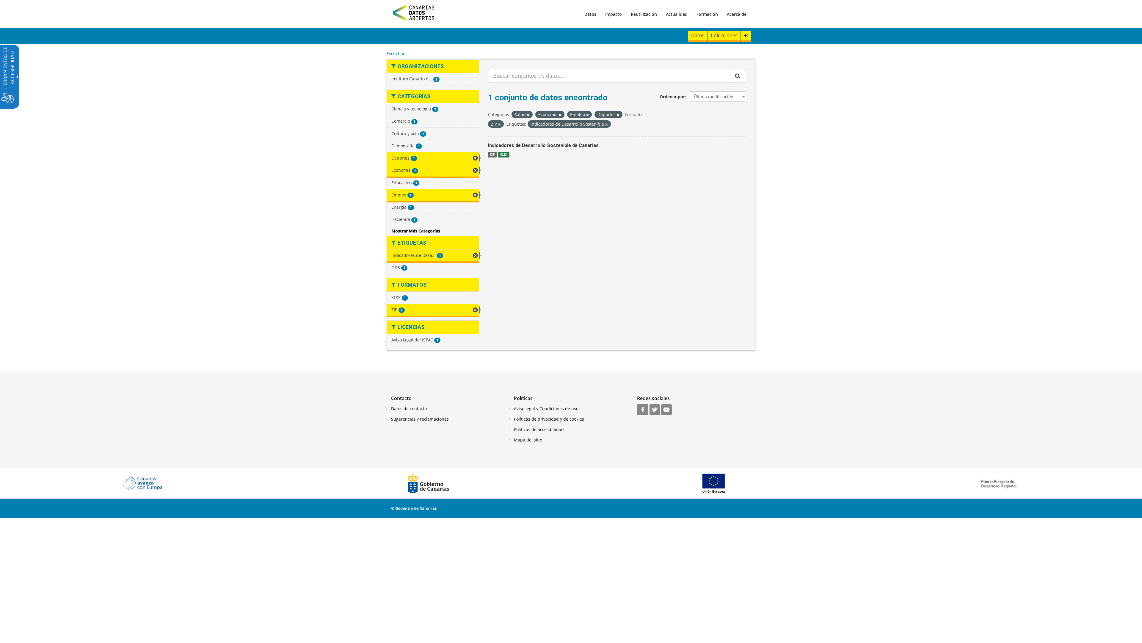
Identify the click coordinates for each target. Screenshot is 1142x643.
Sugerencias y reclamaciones (420, 419)
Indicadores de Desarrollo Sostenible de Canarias (543, 145)
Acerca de (736, 14)
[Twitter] (655, 410)
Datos (590, 14)
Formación (707, 14)
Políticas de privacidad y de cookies (549, 419)
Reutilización (644, 14)
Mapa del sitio (528, 440)
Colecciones (724, 35)
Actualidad (677, 14)
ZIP (492, 154)
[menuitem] (590, 14)
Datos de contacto (409, 408)
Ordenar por (672, 96)
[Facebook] (642, 410)
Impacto (613, 14)
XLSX (503, 154)
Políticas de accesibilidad (539, 429)
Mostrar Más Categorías (415, 231)
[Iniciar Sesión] (746, 35)
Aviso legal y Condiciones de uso (546, 408)
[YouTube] (666, 410)
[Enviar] (738, 75)
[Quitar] (528, 115)
